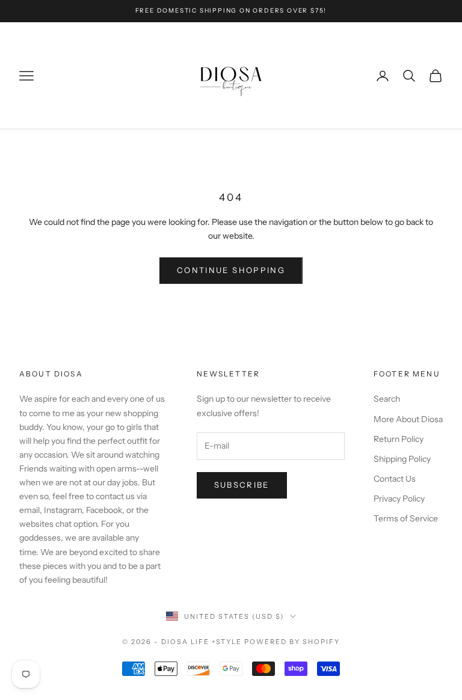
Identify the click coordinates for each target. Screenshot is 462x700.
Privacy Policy (399, 498)
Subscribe (242, 485)
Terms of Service (406, 518)
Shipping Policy (402, 458)
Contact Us (395, 478)
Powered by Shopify (292, 641)
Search (387, 398)
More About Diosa (408, 419)
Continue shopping (231, 270)
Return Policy (399, 439)
